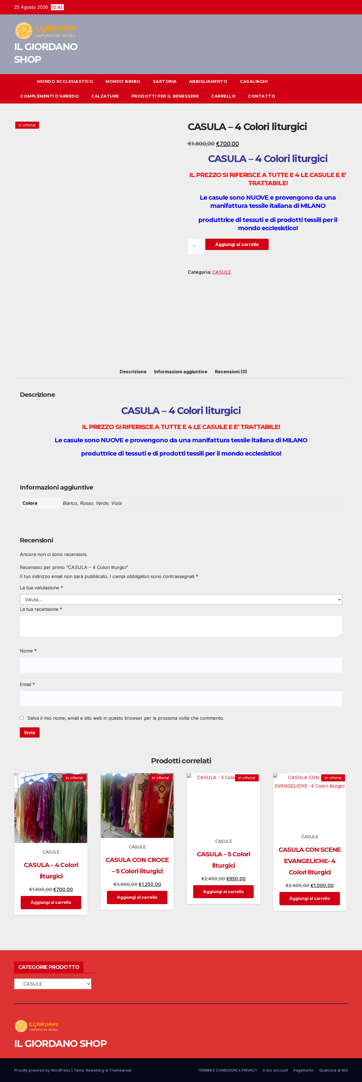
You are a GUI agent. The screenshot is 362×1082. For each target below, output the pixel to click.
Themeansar (120, 1070)
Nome (28, 651)
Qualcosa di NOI (333, 1070)
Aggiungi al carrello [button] (51, 902)
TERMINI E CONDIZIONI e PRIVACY (227, 1070)
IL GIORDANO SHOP (60, 1043)
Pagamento (304, 1070)
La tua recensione (41, 609)
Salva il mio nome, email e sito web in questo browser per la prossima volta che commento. (125, 718)
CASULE (221, 272)
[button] (333, 89)
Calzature (105, 96)
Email (27, 684)
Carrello (223, 96)
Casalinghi (254, 81)
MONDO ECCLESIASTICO (65, 81)
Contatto (261, 96)
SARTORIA (165, 81)
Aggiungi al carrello (237, 244)
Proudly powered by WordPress (42, 1070)
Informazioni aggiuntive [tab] (180, 371)
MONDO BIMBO (123, 81)
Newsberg (95, 1070)
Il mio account (275, 1070)
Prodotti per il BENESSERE (165, 96)
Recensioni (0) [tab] (231, 371)
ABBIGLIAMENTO (208, 81)
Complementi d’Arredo (49, 96)
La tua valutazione (41, 587)
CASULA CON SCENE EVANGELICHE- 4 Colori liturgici (310, 861)
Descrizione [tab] (133, 371)
